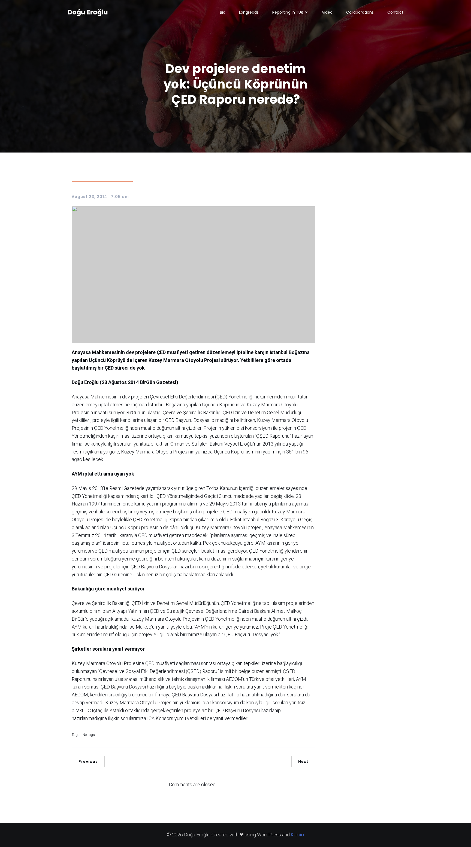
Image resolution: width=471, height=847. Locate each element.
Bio (222, 12)
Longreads (249, 12)
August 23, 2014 (89, 196)
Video (327, 12)
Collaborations (360, 12)
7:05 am (120, 196)
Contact (395, 12)
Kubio (297, 834)
